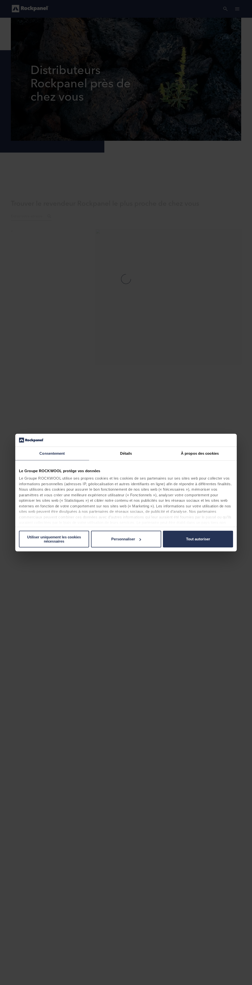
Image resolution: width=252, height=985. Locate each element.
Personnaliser (123, 539)
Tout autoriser (198, 539)
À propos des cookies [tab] (200, 453)
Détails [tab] (126, 453)
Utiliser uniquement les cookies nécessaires (54, 539)
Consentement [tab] (52, 453)
